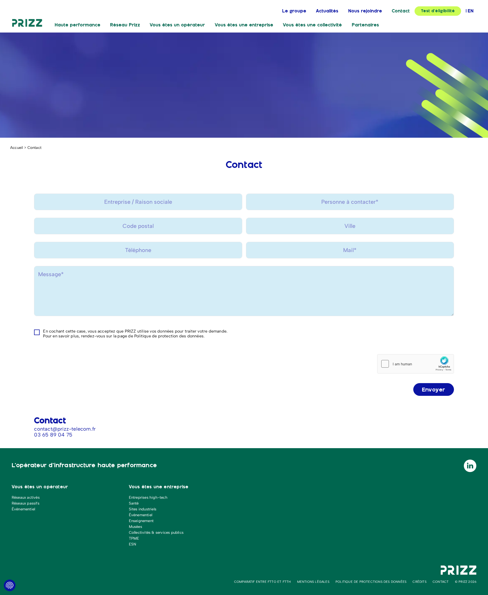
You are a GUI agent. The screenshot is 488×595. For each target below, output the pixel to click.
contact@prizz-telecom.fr (65, 429)
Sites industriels (142, 509)
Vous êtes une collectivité (312, 25)
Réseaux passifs (25, 503)
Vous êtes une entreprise (244, 25)
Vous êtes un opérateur (177, 25)
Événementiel (23, 509)
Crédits (419, 582)
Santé (134, 503)
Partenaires (365, 25)
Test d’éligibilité (438, 11)
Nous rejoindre (365, 11)
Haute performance (77, 25)
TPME (134, 538)
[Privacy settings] (10, 585)
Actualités (327, 11)
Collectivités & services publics (156, 532)
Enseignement (141, 521)
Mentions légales (313, 582)
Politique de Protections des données (371, 582)
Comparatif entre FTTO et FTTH (262, 582)
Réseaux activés (26, 497)
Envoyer (433, 390)
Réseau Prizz (125, 25)
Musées (135, 526)
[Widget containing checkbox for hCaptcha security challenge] (415, 363)
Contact (401, 11)
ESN (132, 544)
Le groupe (294, 11)
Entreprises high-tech (148, 497)
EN (471, 11)
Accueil (16, 147)
